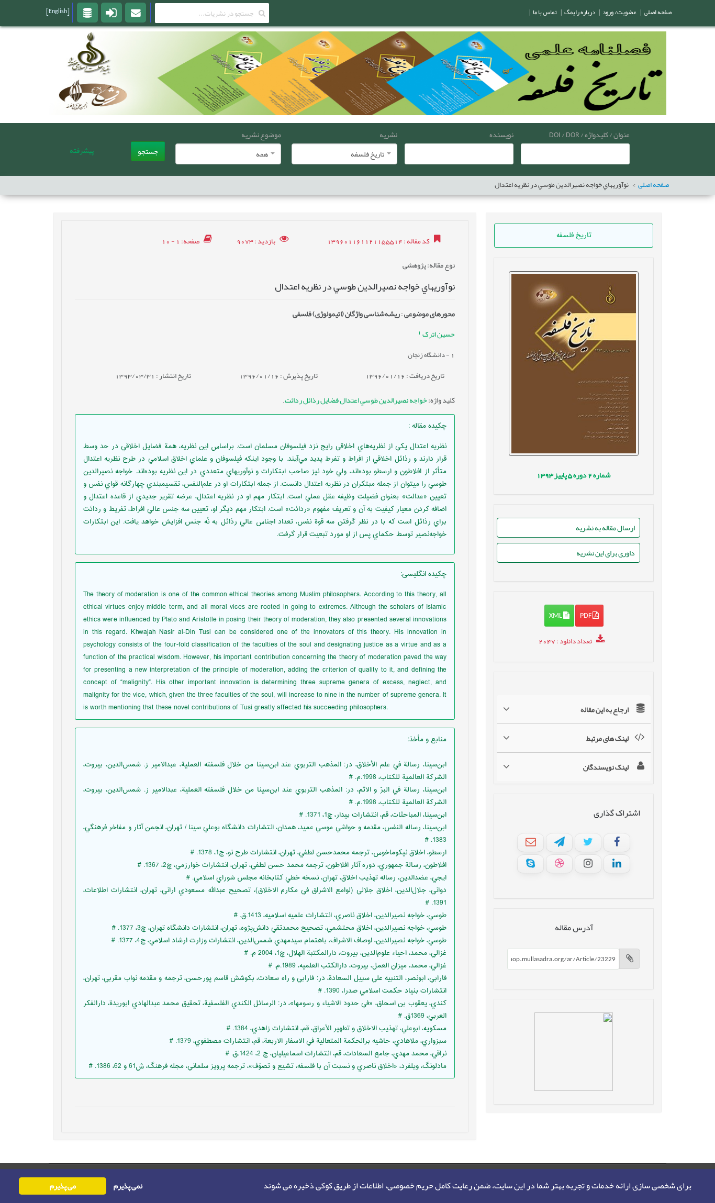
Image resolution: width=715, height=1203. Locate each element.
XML (556, 615)
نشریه (388, 134)
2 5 (574, 474)
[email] (135, 12)
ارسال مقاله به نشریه (605, 527)
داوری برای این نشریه (605, 552)
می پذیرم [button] (63, 1186)
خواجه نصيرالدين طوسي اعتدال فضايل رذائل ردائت (355, 400)
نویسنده (501, 134)
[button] (260, 1186)
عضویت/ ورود (619, 12)
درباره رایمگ (579, 12)
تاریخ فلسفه (573, 235)
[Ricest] (87, 12)
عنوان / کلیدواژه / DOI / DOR (589, 134)
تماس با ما (545, 12)
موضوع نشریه (261, 134)
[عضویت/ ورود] (111, 12)
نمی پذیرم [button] (128, 1186)
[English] (58, 11)
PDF (586, 615)
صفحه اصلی (653, 185)
